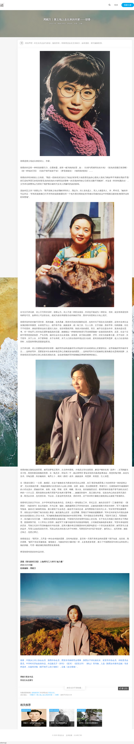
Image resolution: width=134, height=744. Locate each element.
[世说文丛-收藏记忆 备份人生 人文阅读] (2, 5)
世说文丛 (51, 693)
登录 (116, 5)
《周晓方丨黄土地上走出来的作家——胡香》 (44, 695)
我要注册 (127, 5)
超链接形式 (36, 693)
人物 (80, 23)
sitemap (3, 743)
